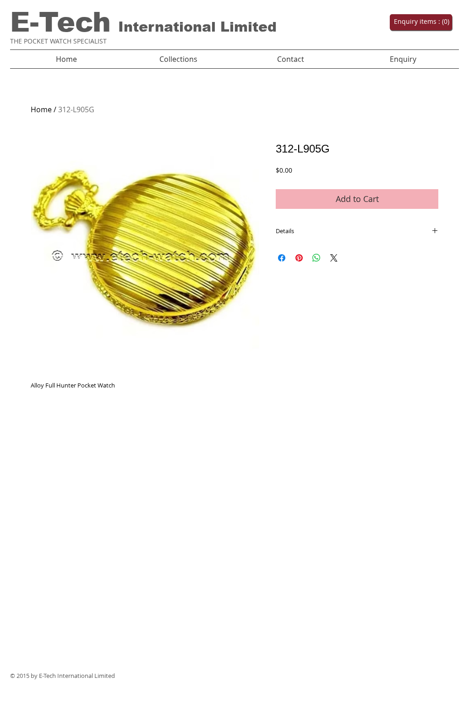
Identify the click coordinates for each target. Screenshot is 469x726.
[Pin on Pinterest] (299, 257)
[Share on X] (333, 257)
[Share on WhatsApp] (316, 257)
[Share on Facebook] (281, 257)
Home (41, 109)
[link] (420, 21)
